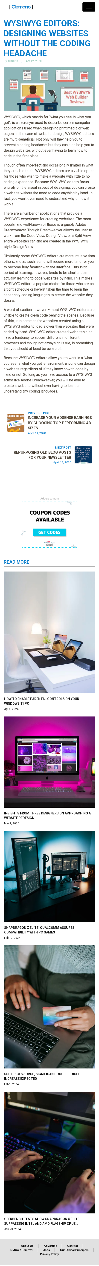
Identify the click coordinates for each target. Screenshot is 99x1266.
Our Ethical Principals (74, 1250)
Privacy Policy (49, 1254)
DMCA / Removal (21, 1250)
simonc (13, 61)
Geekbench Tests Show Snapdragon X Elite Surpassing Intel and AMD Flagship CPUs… (41, 1221)
